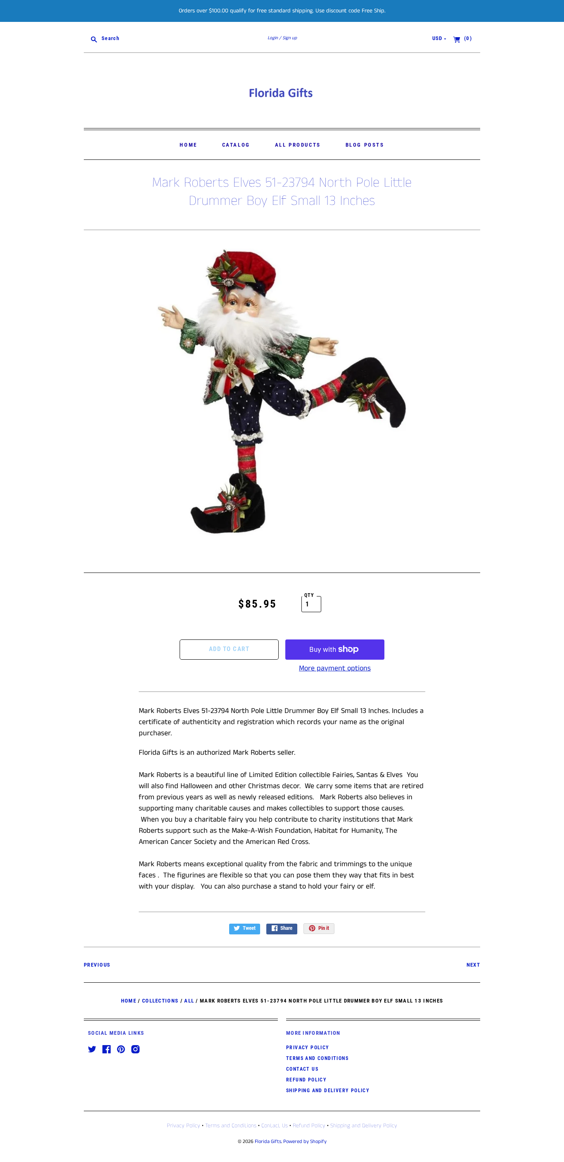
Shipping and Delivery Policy (328, 1090)
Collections (160, 1001)
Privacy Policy (307, 1047)
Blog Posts (365, 145)
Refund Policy (306, 1080)
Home (188, 145)
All (189, 1001)
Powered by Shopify (305, 1141)
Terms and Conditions (317, 1058)
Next (473, 965)
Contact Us (302, 1069)
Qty (309, 595)
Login (273, 38)
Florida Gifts (268, 1141)
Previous (97, 965)
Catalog (236, 145)
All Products (298, 145)
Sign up (289, 38)
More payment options (335, 668)
